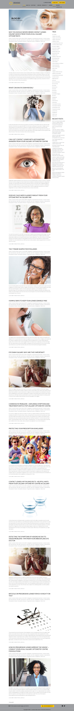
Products (44, 5)
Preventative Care (56, 107)
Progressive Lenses (31, 41)
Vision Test (42, 41)
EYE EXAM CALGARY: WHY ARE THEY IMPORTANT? (27, 352)
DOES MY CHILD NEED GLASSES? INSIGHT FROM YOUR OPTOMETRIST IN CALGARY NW (58, 136)
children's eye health (56, 73)
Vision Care (54, 114)
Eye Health (54, 92)
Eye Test (32, 39)
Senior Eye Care (55, 60)
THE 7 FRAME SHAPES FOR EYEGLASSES (23, 249)
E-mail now (55, 2)
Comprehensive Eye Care (57, 43)
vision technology (56, 66)
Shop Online (62, 2)
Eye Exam (29, 39)
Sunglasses (37, 41)
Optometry (54, 102)
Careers (50, 5)
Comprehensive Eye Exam (37, 38)
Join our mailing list (48, 706)
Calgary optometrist (56, 38)
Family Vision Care (56, 51)
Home (24, 5)
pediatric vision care (56, 56)
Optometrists (47, 39)
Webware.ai (48, 709)
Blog (54, 5)
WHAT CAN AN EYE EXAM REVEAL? (21, 88)
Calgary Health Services (57, 71)
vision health (54, 61)
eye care (54, 80)
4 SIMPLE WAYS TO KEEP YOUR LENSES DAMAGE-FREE (28, 301)
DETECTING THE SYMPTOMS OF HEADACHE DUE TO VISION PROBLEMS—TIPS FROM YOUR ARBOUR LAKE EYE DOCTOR (29, 538)
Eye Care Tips (55, 83)
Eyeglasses (37, 39)
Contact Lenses (46, 38)
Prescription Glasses (22, 41)
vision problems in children (57, 63)
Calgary (54, 70)
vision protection (55, 65)
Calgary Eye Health (56, 36)
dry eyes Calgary (55, 46)
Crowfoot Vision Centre (57, 44)
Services (39, 5)
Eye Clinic (19, 39)
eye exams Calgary (56, 48)
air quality (54, 34)
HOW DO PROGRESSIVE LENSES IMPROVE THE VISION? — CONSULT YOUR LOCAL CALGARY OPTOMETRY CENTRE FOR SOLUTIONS (29, 649)
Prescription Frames (13, 41)
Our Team (33, 5)
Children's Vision (55, 41)
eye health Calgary (56, 93)
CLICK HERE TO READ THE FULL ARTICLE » (17, 82)
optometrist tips (55, 53)
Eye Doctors (23, 39)
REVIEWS (58, 5)
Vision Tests (54, 68)
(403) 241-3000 (48, 2)
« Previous (11, 702)
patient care (54, 54)
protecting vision (55, 58)
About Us (28, 5)
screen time (54, 110)
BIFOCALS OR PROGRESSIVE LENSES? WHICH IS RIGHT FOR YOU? (58, 169)
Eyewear (42, 39)
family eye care (55, 49)
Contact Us (59, 7)
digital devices (55, 78)
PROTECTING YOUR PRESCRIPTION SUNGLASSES (26, 428)
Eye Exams (54, 90)
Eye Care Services (12, 39)
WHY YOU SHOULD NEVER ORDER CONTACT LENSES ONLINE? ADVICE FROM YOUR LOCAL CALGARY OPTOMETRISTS (27, 34)
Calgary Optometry (56, 39)
